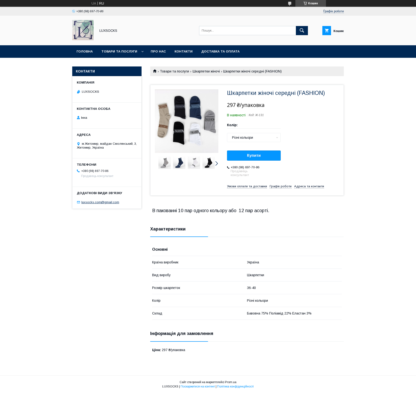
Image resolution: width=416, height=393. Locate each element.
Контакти (184, 51)
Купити (254, 155)
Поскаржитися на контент (198, 386)
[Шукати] (302, 30)
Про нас (158, 51)
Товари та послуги (119, 51)
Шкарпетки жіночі (206, 71)
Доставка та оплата (220, 51)
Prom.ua (230, 382)
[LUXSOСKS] (83, 39)
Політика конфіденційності (235, 386)
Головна (85, 51)
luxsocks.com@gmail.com (100, 202)
